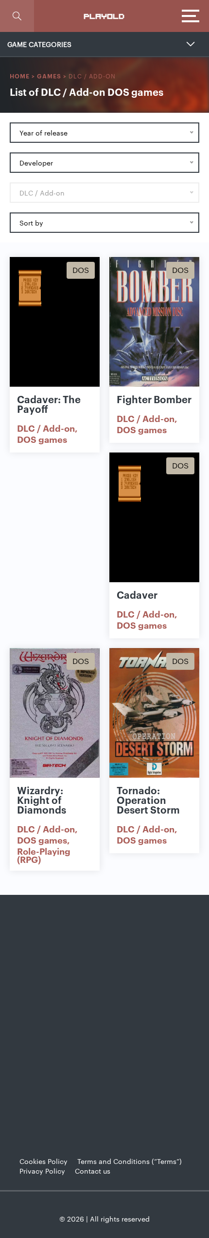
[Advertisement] (104, 1013)
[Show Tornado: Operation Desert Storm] (154, 713)
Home (20, 76)
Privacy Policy (42, 1171)
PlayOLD (104, 16)
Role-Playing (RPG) (43, 855)
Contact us (92, 1171)
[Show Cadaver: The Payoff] (55, 322)
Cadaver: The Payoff (49, 403)
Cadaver (137, 594)
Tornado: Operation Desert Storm (148, 799)
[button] (17, 16)
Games (49, 76)
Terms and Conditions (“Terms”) (129, 1161)
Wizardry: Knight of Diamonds (41, 799)
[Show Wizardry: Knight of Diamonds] (55, 713)
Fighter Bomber (154, 399)
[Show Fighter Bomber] (154, 322)
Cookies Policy (43, 1161)
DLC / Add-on (46, 428)
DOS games (42, 439)
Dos (80, 270)
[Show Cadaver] (154, 517)
